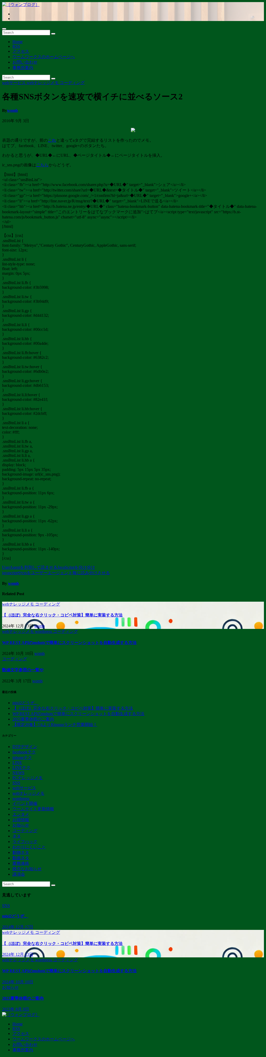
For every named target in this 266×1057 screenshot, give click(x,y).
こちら (42, 165)
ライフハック (24, 841)
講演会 (18, 874)
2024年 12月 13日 (17, 954)
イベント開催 (24, 803)
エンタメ (20, 814)
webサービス (14, 82)
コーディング (72, 82)
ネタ (16, 836)
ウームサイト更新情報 (33, 809)
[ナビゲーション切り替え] (4, 29)
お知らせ (20, 825)
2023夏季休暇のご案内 (33, 719)
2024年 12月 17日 (17, 927)
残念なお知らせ (27, 869)
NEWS (18, 773)
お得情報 (20, 820)
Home (17, 41)
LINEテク (21, 767)
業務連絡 (20, 863)
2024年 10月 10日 (17, 982)
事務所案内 (22, 67)
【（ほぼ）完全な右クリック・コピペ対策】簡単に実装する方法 (62, 615)
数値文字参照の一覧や (23, 670)
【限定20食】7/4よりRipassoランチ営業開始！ (54, 724)
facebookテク (24, 752)
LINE (17, 762)
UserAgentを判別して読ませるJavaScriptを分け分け (48, 567)
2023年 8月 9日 (15, 1009)
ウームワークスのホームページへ (43, 56)
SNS (16, 783)
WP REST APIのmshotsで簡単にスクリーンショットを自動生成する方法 (69, 642)
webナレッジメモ (43, 82)
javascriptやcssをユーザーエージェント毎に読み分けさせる (56, 573)
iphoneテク (22, 757)
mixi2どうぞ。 (25, 703)
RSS (16, 46)
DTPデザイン (24, 746)
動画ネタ (20, 858)
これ (52, 140)
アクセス (20, 51)
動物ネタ (20, 852)
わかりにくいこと (29, 847)
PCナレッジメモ (27, 777)
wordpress (44, 631)
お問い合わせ (24, 62)
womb (12, 110)
